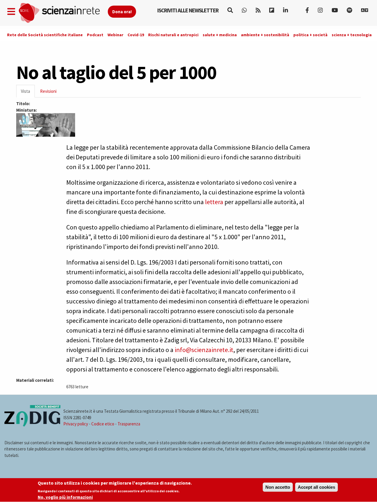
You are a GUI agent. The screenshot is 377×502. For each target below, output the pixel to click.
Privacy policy (75, 424)
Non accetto (277, 487)
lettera (214, 202)
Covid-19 (136, 34)
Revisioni (48, 91)
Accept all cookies (316, 487)
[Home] (63, 13)
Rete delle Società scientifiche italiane (45, 34)
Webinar (115, 34)
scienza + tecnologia (352, 34)
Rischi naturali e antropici (173, 34)
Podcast (95, 34)
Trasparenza (129, 424)
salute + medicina (220, 34)
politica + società (310, 34)
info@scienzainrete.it (204, 350)
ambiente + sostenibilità (265, 34)
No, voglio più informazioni (65, 497)
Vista (28, 93)
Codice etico (102, 424)
